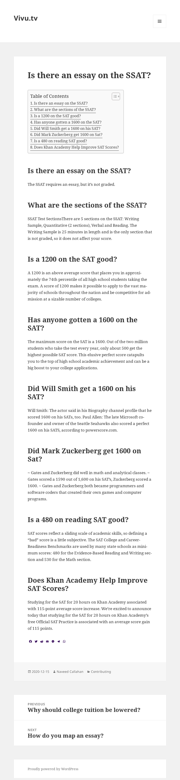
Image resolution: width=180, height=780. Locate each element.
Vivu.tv (26, 17)
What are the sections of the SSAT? (65, 109)
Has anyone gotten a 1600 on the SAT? (67, 122)
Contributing (101, 671)
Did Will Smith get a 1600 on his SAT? (67, 128)
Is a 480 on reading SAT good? (60, 140)
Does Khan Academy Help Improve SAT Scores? (76, 147)
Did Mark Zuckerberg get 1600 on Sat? (68, 134)
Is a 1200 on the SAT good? (57, 115)
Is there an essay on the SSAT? (61, 103)
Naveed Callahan (70, 671)
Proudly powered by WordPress (53, 769)
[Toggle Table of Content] (113, 96)
